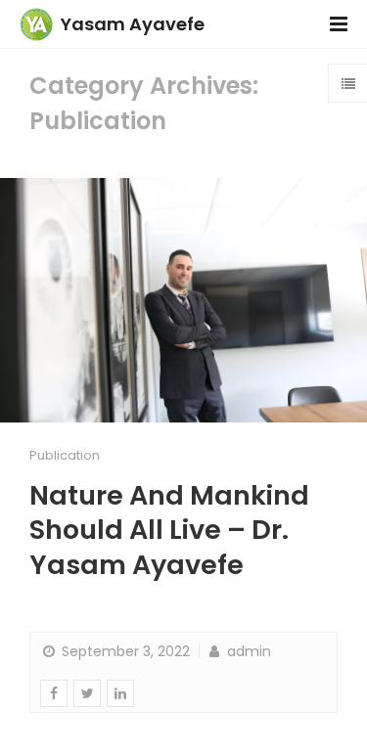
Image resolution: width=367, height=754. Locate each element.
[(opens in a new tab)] (183, 300)
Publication (64, 455)
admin (247, 651)
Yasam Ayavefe (133, 24)
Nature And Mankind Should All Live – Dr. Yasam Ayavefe (169, 529)
